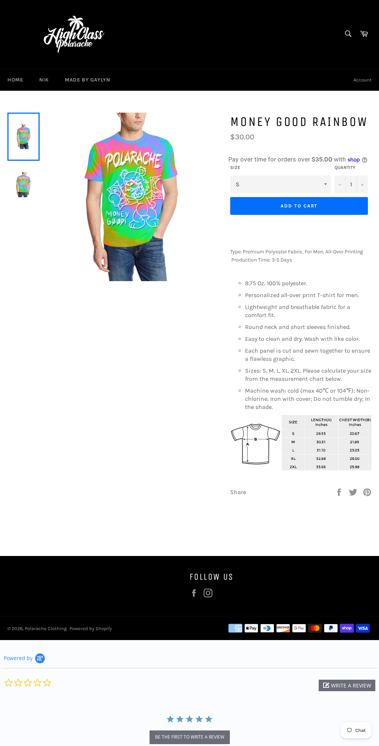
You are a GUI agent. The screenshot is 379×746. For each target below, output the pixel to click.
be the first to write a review (189, 737)
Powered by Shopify (91, 628)
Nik (43, 80)
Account (362, 80)
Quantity (345, 167)
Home (15, 80)
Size (235, 167)
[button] (347, 685)
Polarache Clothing (46, 628)
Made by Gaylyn (87, 80)
